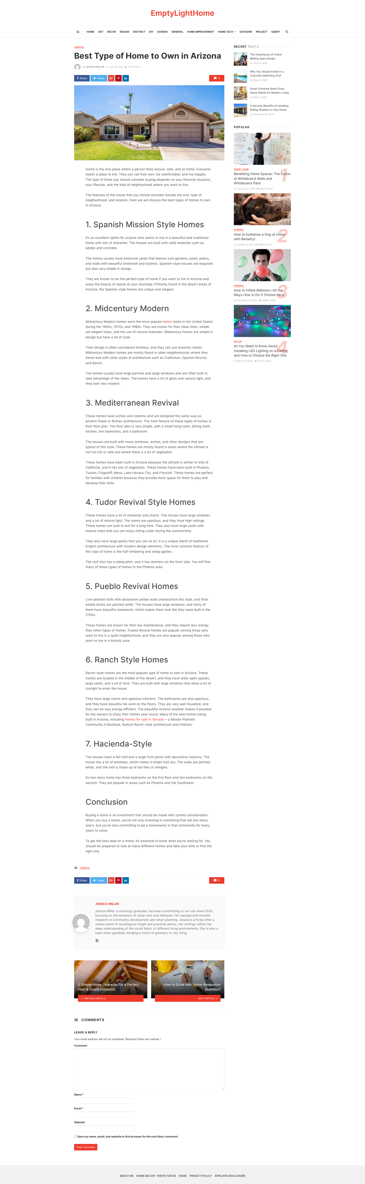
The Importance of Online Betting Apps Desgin (266, 56)
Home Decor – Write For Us (156, 1175)
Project (261, 31)
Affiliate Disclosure (230, 1175)
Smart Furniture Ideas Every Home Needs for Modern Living (269, 90)
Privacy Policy (201, 1175)
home (167, 322)
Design (124, 31)
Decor (111, 31)
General (177, 31)
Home (90, 31)
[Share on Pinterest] (118, 78)
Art (100, 31)
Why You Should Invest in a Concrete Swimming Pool (267, 73)
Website (79, 1122)
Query (275, 31)
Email (78, 1108)
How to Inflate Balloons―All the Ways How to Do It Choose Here (259, 292)
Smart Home (241, 169)
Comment (80, 1045)
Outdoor (246, 31)
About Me (127, 1175)
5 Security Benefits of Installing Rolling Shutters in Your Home (269, 107)
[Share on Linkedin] (125, 78)
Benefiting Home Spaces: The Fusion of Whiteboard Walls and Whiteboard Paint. (262, 178)
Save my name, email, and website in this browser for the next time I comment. (127, 1136)
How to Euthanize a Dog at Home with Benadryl (259, 236)
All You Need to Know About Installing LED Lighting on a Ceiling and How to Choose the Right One (261, 350)
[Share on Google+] (111, 78)
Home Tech (225, 31)
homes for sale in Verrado (144, 719)
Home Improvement (200, 31)
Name (79, 1094)
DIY (151, 31)
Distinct (139, 31)
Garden (162, 31)
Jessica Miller (95, 66)
